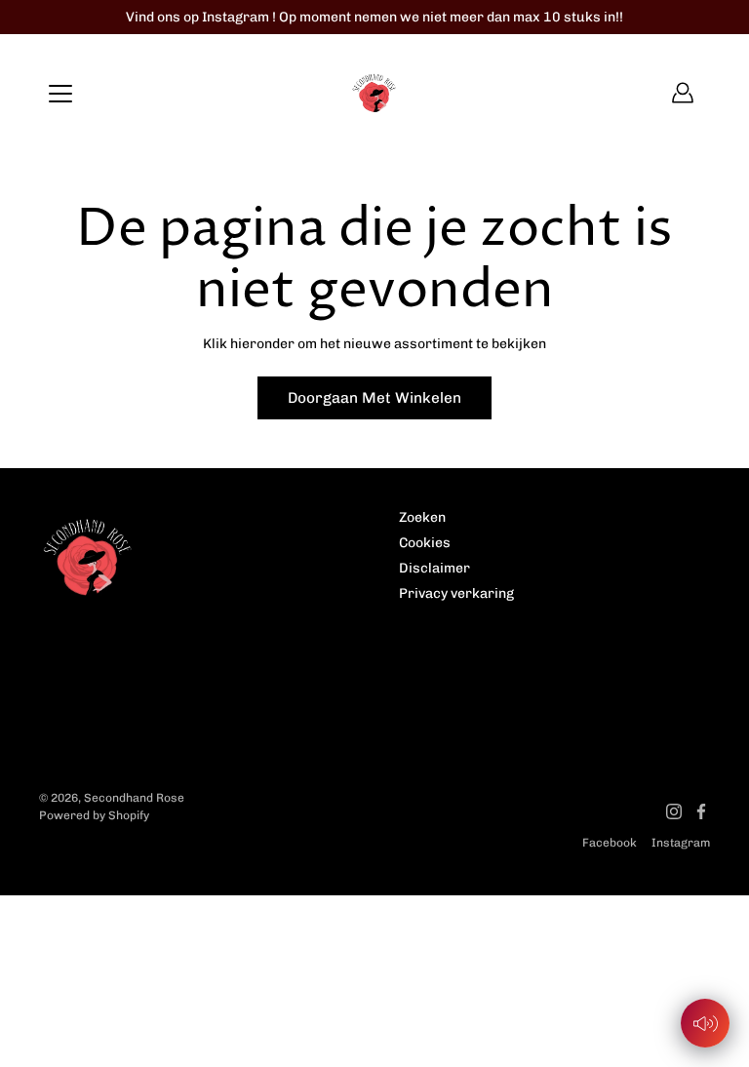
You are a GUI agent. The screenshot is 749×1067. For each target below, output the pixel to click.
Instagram (680, 843)
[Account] (682, 92)
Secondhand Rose (134, 798)
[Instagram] (674, 811)
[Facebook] (701, 811)
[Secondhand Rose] (374, 92)
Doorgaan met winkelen (374, 398)
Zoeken (422, 517)
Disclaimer (434, 568)
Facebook (609, 843)
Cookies (425, 542)
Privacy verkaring (456, 593)
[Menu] (60, 93)
